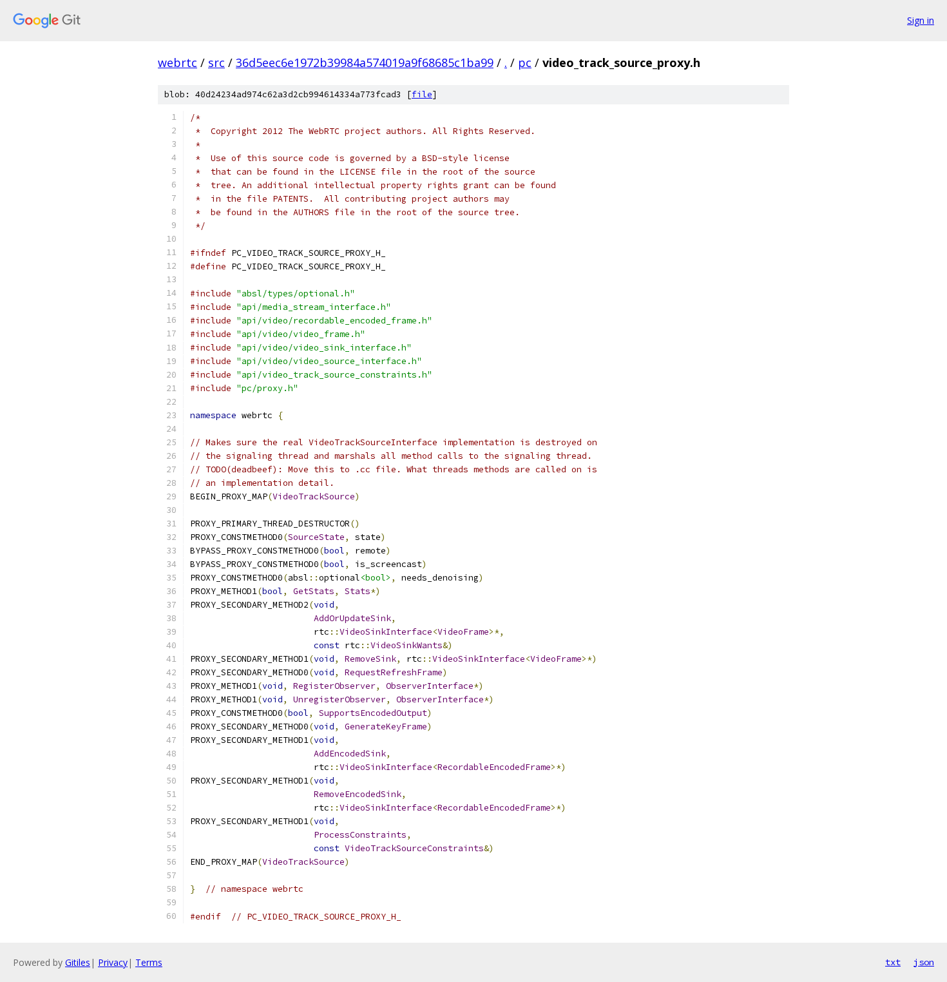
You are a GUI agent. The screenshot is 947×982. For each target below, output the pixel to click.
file (422, 94)
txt (893, 962)
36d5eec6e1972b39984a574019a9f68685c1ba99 (364, 62)
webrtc (177, 62)
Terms (148, 962)
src (216, 62)
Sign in (920, 20)
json (924, 962)
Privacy (113, 962)
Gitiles (77, 962)
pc (524, 62)
